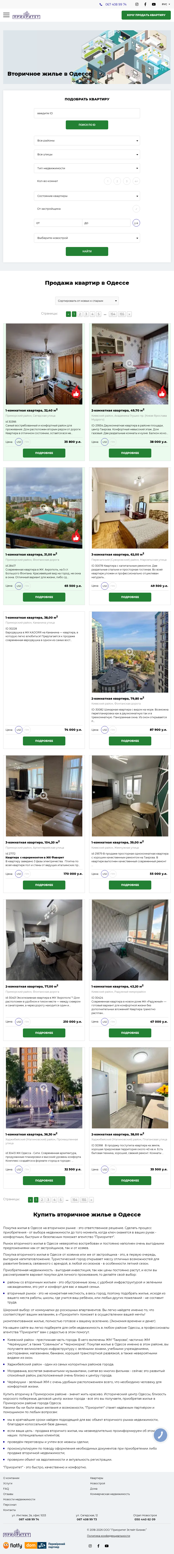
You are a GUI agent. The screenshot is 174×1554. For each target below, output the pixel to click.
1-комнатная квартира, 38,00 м (32, 617)
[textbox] (87, 238)
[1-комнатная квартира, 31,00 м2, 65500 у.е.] (44, 508)
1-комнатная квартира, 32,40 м (32, 410)
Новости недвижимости (19, 1499)
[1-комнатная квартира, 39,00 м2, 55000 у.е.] (130, 795)
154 (113, 314)
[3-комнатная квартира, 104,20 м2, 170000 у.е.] (44, 795)
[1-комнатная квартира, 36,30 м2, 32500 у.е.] (44, 1087)
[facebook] (145, 4)
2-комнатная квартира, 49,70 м (117, 410)
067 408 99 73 (87, 1519)
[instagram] (137, 4)
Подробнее (44, 453)
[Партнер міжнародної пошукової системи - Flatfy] (12, 1545)
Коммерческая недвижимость (110, 1494)
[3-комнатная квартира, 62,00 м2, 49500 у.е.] (130, 508)
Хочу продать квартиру (146, 15)
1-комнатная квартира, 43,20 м (117, 986)
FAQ (6, 1488)
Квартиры (96, 1478)
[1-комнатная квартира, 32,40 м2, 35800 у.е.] (44, 364)
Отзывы (8, 1494)
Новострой (97, 1483)
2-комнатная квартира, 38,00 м (117, 1134)
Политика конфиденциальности (108, 1535)
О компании (11, 1478)
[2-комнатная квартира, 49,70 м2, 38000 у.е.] (130, 364)
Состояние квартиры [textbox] (52, 196)
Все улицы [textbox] (44, 154)
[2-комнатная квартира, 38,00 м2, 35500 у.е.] (130, 1087)
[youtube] (154, 4)
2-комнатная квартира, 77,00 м (32, 986)
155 (122, 314)
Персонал (10, 1504)
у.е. (136, 223)
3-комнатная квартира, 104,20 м (33, 842)
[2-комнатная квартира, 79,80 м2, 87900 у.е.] (130, 652)
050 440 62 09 (145, 1519)
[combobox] (87, 140)
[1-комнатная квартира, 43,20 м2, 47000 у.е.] (130, 940)
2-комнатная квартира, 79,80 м (117, 698)
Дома (93, 1488)
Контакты (9, 1510)
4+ (136, 181)
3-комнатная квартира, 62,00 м (117, 554)
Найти (87, 251)
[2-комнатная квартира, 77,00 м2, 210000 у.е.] (44, 940)
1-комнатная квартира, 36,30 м (31, 1134)
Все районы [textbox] (46, 140)
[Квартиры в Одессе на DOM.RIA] (45, 1546)
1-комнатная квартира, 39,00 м (117, 842)
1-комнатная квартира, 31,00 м (31, 554)
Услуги (7, 1483)
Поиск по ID (87, 124)
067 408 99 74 (115, 4)
